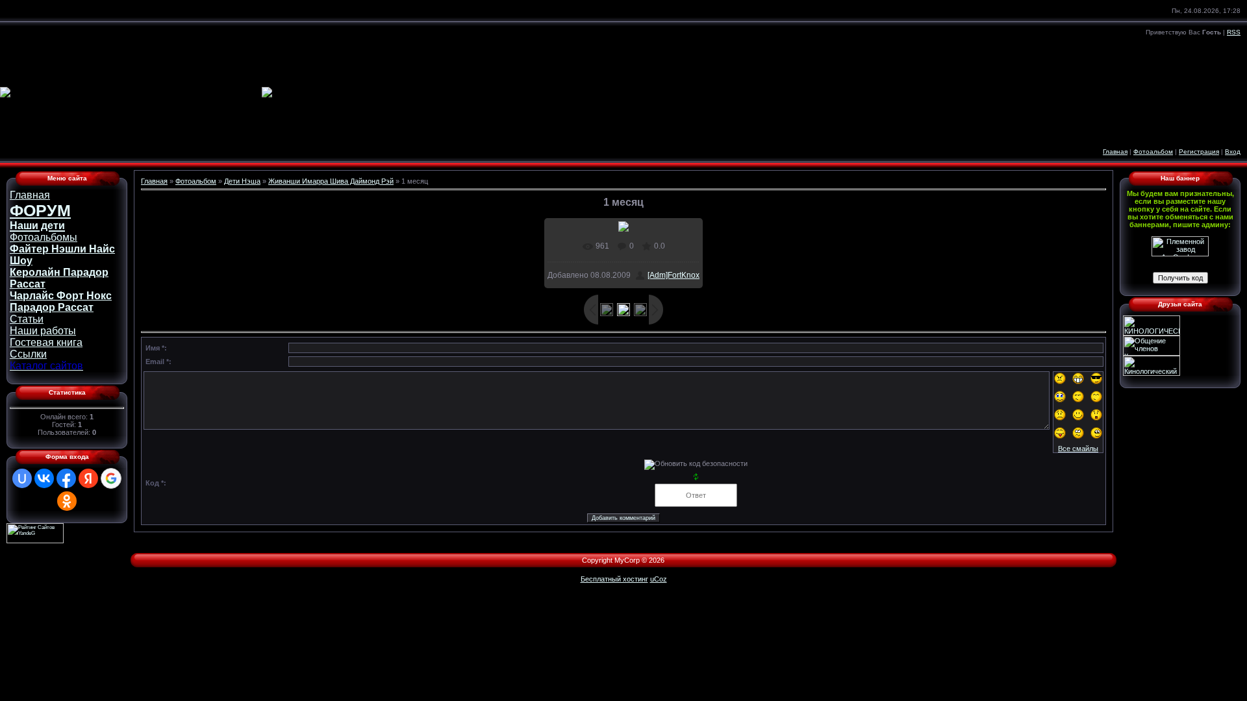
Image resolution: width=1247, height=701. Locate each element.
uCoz (658, 579)
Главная (1115, 151)
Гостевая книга (46, 342)
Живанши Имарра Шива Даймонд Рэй (331, 181)
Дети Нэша (242, 181)
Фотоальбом (1153, 151)
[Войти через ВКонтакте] (44, 478)
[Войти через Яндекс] (88, 478)
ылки (28, 354)
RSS (1234, 32)
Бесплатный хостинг (614, 579)
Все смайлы (1078, 448)
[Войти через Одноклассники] (67, 501)
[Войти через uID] (22, 478)
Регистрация (1199, 151)
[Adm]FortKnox (673, 275)
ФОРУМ (40, 210)
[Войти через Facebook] (66, 478)
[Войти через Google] (111, 478)
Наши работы (43, 330)
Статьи (27, 319)
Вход (1233, 151)
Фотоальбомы (43, 237)
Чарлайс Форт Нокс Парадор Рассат (61, 301)
